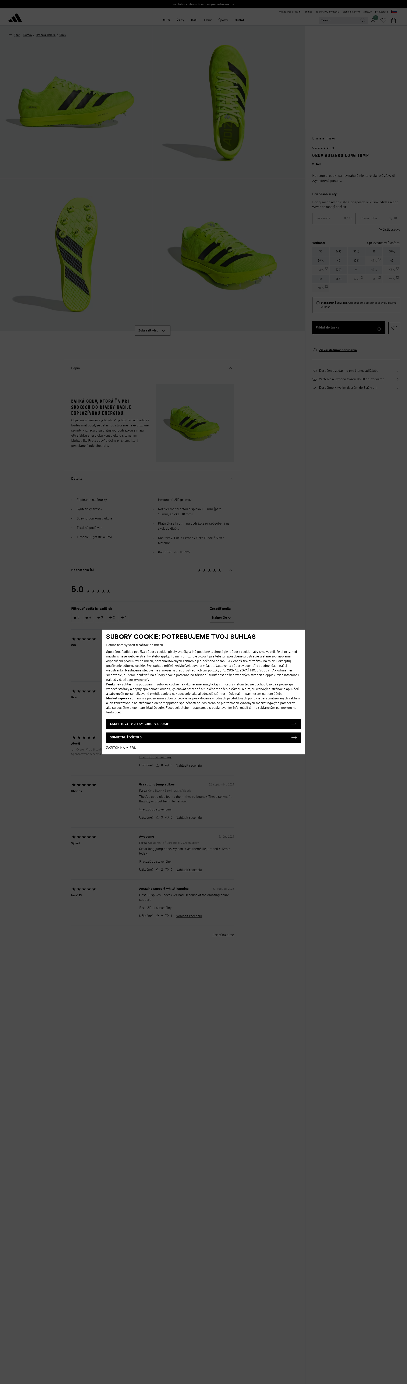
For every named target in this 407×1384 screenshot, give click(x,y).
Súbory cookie (137, 679)
